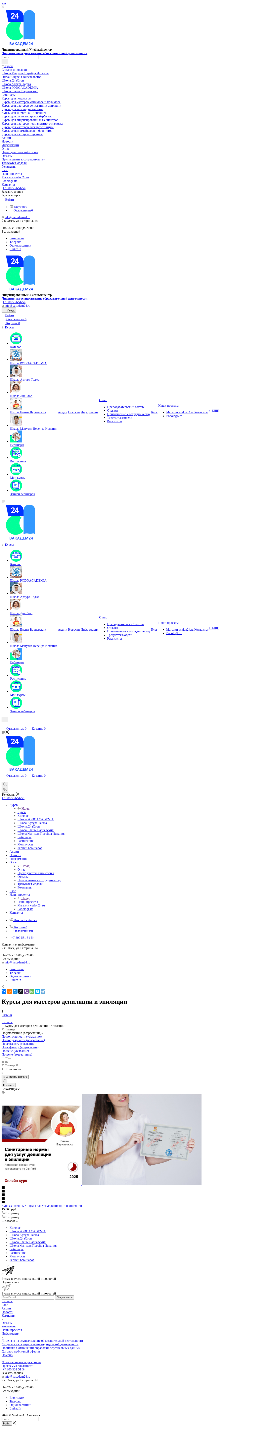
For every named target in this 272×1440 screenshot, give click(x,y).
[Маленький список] (3, 1061)
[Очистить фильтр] (4, 1081)
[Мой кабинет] (3, 724)
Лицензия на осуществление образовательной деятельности (44, 53)
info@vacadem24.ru (17, 217)
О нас (21, 869)
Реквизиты (9, 1326)
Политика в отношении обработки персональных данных (41, 1348)
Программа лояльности (17, 1365)
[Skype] (37, 991)
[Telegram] (43, 991)
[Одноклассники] (9, 991)
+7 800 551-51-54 (14, 188)
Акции (6, 1308)
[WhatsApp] (31, 991)
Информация (10, 1333)
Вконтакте (17, 238)
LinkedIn (15, 249)
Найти (6, 1423)
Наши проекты (28, 901)
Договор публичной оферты (21, 1351)
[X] (20, 991)
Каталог (7, 1301)
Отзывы (7, 1322)
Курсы (22, 812)
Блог (5, 1304)
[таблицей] (9, 1058)
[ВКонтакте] (4, 991)
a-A (4, 3)
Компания (8, 1315)
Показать (8, 1085)
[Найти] (5, 61)
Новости (7, 1312)
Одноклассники (20, 245)
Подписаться (64, 1297)
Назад (25, 808)
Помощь (7, 1355)
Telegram (15, 242)
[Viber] (26, 991)
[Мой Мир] (15, 991)
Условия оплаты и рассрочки (21, 1362)
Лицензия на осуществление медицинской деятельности (40, 1344)
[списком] (6, 1058)
